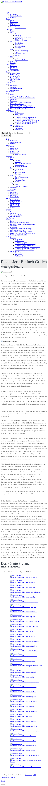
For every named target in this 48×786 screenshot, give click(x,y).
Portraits (12, 17)
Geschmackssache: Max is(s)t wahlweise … (23, 656)
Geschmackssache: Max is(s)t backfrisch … (23, 750)
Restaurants (14, 22)
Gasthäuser (13, 23)
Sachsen (17, 44)
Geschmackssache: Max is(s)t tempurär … (23, 616)
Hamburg (18, 35)
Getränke (13, 87)
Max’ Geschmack (20, 28)
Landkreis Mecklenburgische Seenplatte (27, 120)
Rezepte (8, 82)
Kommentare (14, 67)
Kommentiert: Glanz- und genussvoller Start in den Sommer (26, 761)
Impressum (13, 101)
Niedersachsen (19, 38)
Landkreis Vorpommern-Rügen (24, 123)
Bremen (17, 34)
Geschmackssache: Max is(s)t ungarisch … (23, 587)
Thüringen (18, 47)
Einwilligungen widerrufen (18, 108)
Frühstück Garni (15, 25)
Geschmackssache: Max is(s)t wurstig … (23, 677)
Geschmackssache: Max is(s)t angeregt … (23, 607)
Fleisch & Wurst (15, 73)
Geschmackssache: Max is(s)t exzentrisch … (24, 672)
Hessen (17, 58)
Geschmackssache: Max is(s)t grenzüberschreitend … (26, 666)
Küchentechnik (15, 90)
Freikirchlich (19, 129)
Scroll (3, 781)
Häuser (8, 19)
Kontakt (12, 95)
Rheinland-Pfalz (20, 54)
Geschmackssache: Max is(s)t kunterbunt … (24, 602)
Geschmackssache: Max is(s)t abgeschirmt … (24, 711)
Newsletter (13, 99)
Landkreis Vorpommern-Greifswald (26, 122)
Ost (11, 41)
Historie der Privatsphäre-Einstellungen (22, 107)
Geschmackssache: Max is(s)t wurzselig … (23, 597)
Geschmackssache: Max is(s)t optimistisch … (24, 641)
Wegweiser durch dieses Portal (19, 96)
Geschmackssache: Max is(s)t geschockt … (23, 726)
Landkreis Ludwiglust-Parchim (24, 119)
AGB (34, 775)
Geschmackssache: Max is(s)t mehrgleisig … (24, 696)
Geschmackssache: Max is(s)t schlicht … (23, 736)
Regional (13, 111)
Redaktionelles (10, 64)
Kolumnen (13, 66)
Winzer (12, 81)
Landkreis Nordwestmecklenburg (25, 117)
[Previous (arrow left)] (2, 784)
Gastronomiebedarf (16, 88)
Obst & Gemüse (15, 79)
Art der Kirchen (15, 125)
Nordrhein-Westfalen (21, 60)
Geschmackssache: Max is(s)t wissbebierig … (24, 731)
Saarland (17, 55)
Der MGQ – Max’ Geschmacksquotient (22, 98)
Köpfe (7, 13)
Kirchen (8, 110)
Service (8, 93)
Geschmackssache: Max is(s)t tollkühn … (23, 706)
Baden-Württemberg (21, 51)
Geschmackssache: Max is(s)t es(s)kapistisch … (25, 626)
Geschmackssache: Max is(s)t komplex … (23, 687)
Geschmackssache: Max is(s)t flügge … (22, 631)
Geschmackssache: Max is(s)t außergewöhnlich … (26, 755)
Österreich (13, 61)
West (11, 57)
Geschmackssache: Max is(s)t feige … (22, 716)
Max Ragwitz (10, 91)
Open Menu (6, 135)
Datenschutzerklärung (17, 104)
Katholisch (18, 128)
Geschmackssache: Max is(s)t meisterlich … (24, 746)
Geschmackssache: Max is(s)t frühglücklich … (24, 651)
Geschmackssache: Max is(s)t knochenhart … (24, 682)
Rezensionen (14, 69)
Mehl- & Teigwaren (16, 75)
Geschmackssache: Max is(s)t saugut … (22, 661)
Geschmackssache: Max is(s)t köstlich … (23, 692)
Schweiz (12, 63)
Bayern (17, 52)
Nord (11, 32)
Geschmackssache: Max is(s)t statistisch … (23, 646)
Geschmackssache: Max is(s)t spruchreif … (23, 612)
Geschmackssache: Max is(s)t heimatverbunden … (26, 592)
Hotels (12, 20)
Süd (11, 49)
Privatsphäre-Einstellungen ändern (21, 105)
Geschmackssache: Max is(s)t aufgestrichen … (24, 636)
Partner (8, 84)
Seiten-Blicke (14, 70)
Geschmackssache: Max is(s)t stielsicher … (23, 582)
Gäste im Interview (16, 16)
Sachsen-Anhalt (20, 46)
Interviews (13, 14)
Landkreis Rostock (21, 116)
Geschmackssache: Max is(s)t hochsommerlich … (25, 767)
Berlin (12, 31)
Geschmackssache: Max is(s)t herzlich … (23, 741)
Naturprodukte (14, 78)
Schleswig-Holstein (21, 40)
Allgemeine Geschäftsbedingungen (21, 102)
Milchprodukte (15, 76)
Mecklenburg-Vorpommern (23, 37)
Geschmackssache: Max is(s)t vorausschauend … (25, 621)
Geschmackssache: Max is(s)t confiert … (23, 721)
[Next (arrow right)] (4, 784)
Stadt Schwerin (19, 113)
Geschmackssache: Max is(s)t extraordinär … (24, 577)
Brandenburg (19, 43)
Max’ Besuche (14, 26)
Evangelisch (19, 126)
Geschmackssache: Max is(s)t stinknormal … (24, 701)
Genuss (8, 72)
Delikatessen (14, 85)
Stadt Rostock (19, 114)
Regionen (9, 29)
